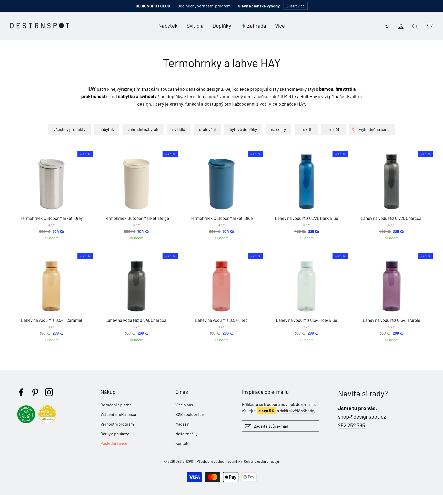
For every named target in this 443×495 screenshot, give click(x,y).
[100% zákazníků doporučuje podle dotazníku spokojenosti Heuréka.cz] (48, 421)
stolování (207, 129)
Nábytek (168, 25)
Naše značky (186, 433)
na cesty (278, 129)
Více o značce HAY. (287, 104)
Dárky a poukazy (114, 433)
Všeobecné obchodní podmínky (219, 461)
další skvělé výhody (297, 410)
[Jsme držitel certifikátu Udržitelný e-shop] (27, 421)
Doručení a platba (116, 404)
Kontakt (182, 443)
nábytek (106, 129)
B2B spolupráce (189, 414)
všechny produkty (69, 129)
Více (280, 25)
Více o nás (184, 404)
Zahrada (256, 25)
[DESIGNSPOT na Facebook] (21, 392)
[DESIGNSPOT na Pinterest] (35, 392)
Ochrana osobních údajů (261, 461)
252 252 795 (351, 425)
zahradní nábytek (143, 129)
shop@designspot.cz (362, 416)
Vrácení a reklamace (118, 414)
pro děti (333, 129)
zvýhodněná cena (373, 129)
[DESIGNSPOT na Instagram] (49, 392)
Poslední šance (113, 443)
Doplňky (222, 25)
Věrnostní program (117, 423)
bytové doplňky (243, 129)
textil (306, 129)
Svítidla (195, 25)
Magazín (182, 423)
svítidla (178, 129)
